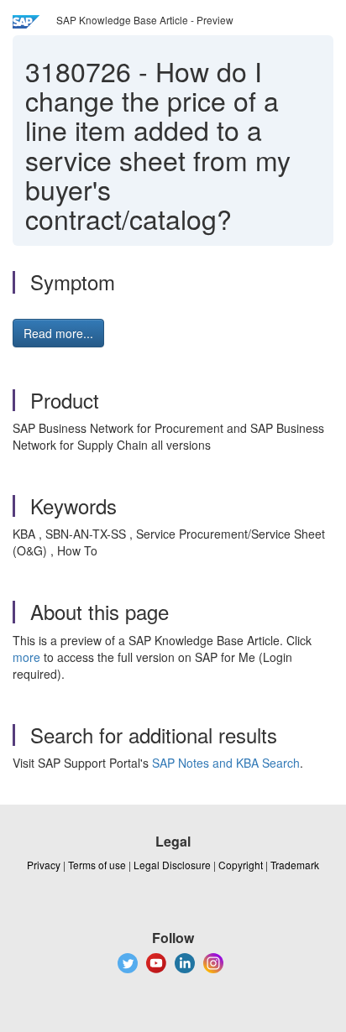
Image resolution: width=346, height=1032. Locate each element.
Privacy (43, 864)
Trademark (294, 864)
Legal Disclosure (172, 864)
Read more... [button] (58, 333)
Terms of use (97, 864)
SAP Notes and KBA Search (226, 762)
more (26, 657)
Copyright (240, 864)
